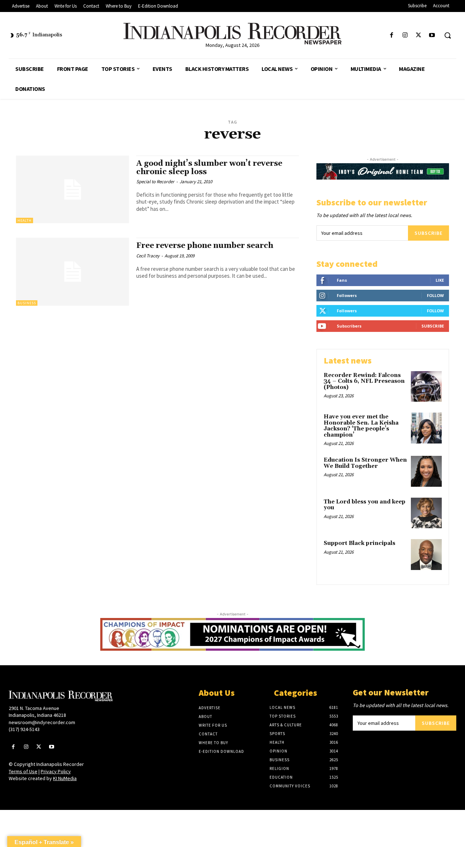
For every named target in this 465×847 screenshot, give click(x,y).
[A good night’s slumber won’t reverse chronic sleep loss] (72, 190)
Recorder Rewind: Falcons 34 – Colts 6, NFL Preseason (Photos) (364, 381)
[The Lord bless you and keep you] (426, 513)
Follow (435, 295)
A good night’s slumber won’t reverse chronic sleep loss (209, 168)
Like (440, 280)
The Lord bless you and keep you (364, 504)
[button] (447, 35)
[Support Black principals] (426, 554)
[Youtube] (432, 35)
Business (26, 303)
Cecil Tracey (147, 256)
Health (24, 220)
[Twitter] (419, 35)
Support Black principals (359, 543)
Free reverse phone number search (204, 245)
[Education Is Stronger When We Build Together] (426, 471)
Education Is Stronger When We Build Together (365, 463)
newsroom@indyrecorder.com (42, 722)
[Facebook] (391, 35)
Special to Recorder (155, 181)
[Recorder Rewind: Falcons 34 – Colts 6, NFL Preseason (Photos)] (426, 386)
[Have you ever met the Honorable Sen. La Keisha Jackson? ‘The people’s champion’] (426, 428)
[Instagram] (405, 35)
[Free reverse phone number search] (72, 272)
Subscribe (428, 233)
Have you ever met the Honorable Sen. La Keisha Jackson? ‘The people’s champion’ (361, 425)
